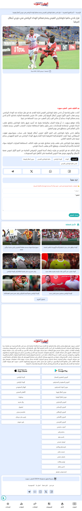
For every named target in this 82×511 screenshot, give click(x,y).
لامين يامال (61, 467)
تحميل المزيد (41, 299)
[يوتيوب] (35, 492)
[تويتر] (46, 492)
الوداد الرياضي (58, 159)
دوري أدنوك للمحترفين (61, 387)
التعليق (77, 195)
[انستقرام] (40, 492)
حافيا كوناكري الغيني (43, 159)
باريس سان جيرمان (21, 417)
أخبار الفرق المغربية (68, 12)
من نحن (51, 485)
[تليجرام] (29, 492)
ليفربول (21, 407)
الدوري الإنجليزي (61, 402)
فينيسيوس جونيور (61, 472)
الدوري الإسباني (61, 407)
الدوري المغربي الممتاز (61, 377)
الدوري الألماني (61, 417)
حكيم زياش (61, 432)
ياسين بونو (61, 437)
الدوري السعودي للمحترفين (61, 382)
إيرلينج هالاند (61, 462)
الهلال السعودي (21, 387)
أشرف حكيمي (61, 427)
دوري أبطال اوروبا (61, 392)
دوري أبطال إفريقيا (28, 159)
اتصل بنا (38, 485)
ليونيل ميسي (61, 442)
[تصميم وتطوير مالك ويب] (55, 478)
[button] (69, 171)
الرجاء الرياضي (21, 377)
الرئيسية (78, 12)
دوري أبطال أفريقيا (61, 397)
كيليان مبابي (61, 457)
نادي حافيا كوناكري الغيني (69, 163)
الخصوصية (31, 485)
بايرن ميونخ (21, 422)
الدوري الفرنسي (61, 422)
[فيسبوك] (51, 492)
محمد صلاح (61, 452)
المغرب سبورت (29, 479)
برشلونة (21, 397)
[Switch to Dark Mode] (3, 498)
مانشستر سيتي (21, 412)
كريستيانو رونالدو (61, 447)
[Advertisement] (41, 90)
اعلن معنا (45, 485)
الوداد (67, 159)
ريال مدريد (21, 402)
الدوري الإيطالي (61, 412)
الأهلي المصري (20, 392)
